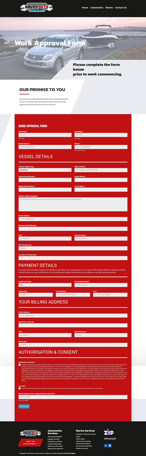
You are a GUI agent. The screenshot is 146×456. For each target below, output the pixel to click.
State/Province (80, 235)
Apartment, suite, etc (26, 322)
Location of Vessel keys (28, 254)
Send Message (24, 406)
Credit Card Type (25, 281)
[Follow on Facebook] (105, 445)
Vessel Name (79, 186)
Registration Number (27, 186)
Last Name (78, 131)
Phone (77, 143)
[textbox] (43, 170)
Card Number (61, 291)
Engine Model (80, 176)
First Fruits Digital (69, 453)
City (21, 235)
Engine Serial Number (27, 176)
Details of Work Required (28, 196)
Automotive (96, 7)
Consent (22, 386)
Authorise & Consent (27, 362)
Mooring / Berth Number (27, 225)
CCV (95, 291)
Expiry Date (23, 291)
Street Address (24, 215)
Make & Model (80, 166)
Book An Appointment (29, 442)
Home (85, 7)
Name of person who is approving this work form (37, 393)
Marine (109, 7)
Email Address (24, 143)
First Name (23, 131)
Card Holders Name (82, 281)
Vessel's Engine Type (26, 166)
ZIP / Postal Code (25, 245)
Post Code (23, 341)
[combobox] (45, 170)
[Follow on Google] (109, 445)
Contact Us (121, 7)
